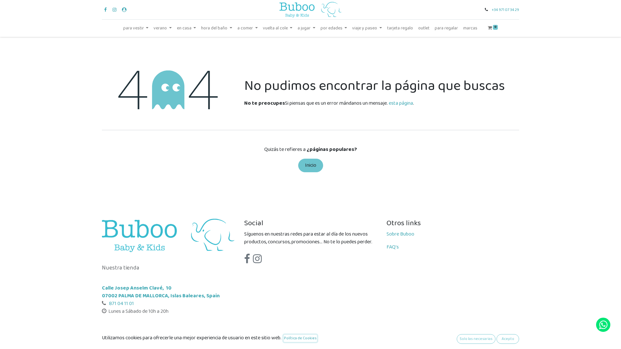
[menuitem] (400, 28)
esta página (401, 103)
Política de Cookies (300, 338)
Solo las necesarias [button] (476, 339)
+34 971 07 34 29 (505, 10)
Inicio (310, 165)
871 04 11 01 (121, 304)
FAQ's (393, 247)
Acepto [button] (508, 339)
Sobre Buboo (400, 234)
